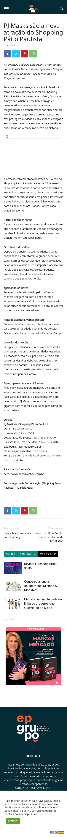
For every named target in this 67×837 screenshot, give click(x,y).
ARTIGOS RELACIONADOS (21, 554)
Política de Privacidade (19, 807)
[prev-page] (6, 617)
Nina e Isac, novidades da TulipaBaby (17, 535)
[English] (52, 832)
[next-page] (12, 617)
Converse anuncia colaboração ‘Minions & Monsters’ (40, 586)
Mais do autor (48, 554)
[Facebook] (7, 53)
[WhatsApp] (33, 53)
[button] (6, 9)
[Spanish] (61, 832)
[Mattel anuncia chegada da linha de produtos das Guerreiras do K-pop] (13, 603)
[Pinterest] (24, 53)
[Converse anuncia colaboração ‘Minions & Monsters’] (13, 585)
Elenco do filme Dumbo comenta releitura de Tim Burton (49, 537)
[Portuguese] (57, 832)
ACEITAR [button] (12, 821)
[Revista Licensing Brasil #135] (13, 568)
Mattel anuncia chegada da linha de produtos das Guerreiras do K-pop (43, 603)
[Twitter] (16, 53)
